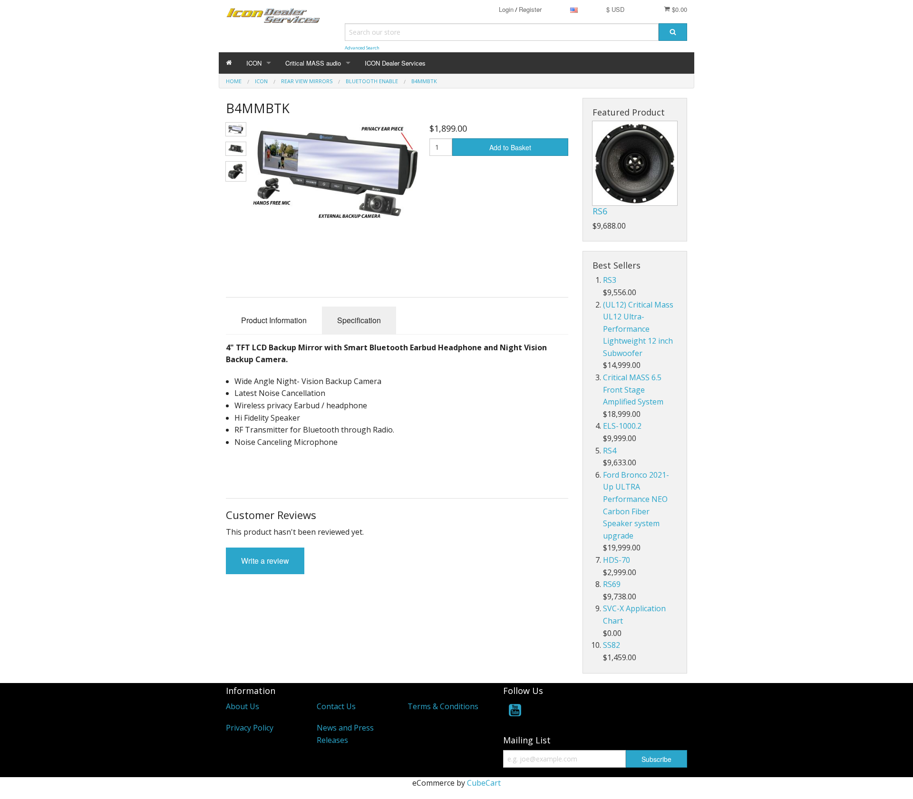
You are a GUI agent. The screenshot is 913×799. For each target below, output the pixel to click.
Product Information (274, 320)
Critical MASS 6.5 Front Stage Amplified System (633, 389)
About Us (242, 706)
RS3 (609, 280)
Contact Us (336, 706)
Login (506, 9)
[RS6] (634, 163)
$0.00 (678, 9)
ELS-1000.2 (622, 426)
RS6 (599, 211)
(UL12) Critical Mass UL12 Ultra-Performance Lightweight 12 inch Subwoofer (638, 328)
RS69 (612, 584)
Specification (359, 320)
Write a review (265, 560)
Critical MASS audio (313, 62)
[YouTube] (515, 712)
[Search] (673, 32)
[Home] (229, 63)
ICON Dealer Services (395, 62)
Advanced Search (362, 48)
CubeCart (484, 783)
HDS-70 (616, 560)
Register (530, 9)
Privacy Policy (249, 727)
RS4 (609, 450)
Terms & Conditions (443, 706)
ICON (254, 62)
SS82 (611, 645)
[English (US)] (574, 9)
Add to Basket (510, 147)
